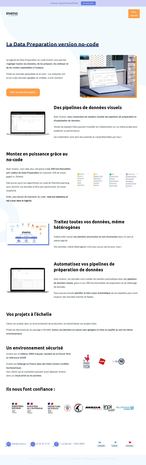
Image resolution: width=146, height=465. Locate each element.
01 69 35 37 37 (43, 444)
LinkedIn (101, 446)
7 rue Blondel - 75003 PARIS (72, 444)
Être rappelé (134, 14)
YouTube (129, 446)
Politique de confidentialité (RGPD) (42, 459)
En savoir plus (88, 3)
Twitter (114, 446)
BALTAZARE (112, 459)
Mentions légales (63, 459)
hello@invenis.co (19, 444)
